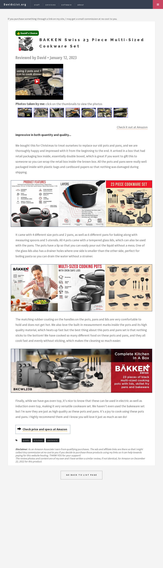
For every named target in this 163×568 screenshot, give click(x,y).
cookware (52, 440)
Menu (158, 4)
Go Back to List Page (81, 475)
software (66, 5)
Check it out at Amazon (132, 127)
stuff (37, 5)
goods (26, 440)
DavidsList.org (15, 4)
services (51, 5)
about (81, 5)
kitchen (38, 440)
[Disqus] (81, 519)
